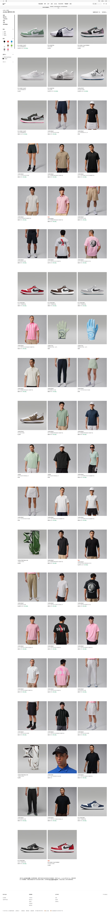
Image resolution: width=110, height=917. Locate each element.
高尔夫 (8, 10)
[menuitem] (43, 3)
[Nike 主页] (4, 4)
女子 (48, 3)
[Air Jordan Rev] (62, 29)
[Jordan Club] (62, 758)
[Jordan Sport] (62, 115)
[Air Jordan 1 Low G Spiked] (92, 29)
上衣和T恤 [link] (5, 19)
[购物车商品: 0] (106, 4)
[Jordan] (3, 1)
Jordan (55, 3)
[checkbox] (8, 32)
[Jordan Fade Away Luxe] (32, 544)
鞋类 (4, 15)
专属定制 (66, 3)
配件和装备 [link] (5, 24)
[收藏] (104, 4)
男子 (45, 3)
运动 (70, 3)
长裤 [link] (4, 22)
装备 (55, 879)
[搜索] (93, 4)
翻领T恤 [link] (4, 17)
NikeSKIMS (60, 3)
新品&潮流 (41, 3)
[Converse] (6, 1)
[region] (7, 38)
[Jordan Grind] (92, 72)
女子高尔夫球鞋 (27, 878)
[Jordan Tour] (62, 329)
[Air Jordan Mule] (32, 286)
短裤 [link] (4, 20)
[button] (8, 29)
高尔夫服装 (51, 879)
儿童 (51, 3)
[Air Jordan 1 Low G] (32, 29)
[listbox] (104, 12)
